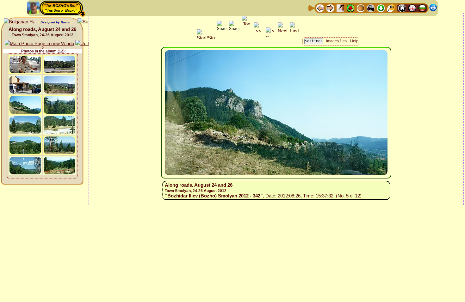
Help (354, 41)
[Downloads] (381, 7)
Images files (336, 41)
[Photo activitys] (371, 7)
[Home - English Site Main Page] (412, 7)
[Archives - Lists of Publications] (340, 7)
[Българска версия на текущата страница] (19, 22)
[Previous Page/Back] (320, 7)
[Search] (391, 7)
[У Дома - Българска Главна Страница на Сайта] (422, 7)
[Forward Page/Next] (330, 7)
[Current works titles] (360, 7)
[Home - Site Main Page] (402, 7)
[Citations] (350, 7)
